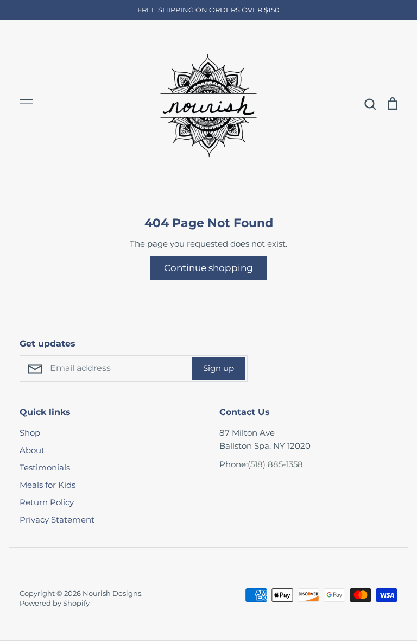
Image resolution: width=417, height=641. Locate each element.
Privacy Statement (57, 519)
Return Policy (47, 502)
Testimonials (45, 467)
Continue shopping (208, 267)
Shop (30, 433)
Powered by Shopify (55, 603)
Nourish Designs (112, 593)
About (32, 450)
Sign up (218, 368)
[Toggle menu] (26, 103)
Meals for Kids (47, 485)
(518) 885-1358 (275, 464)
